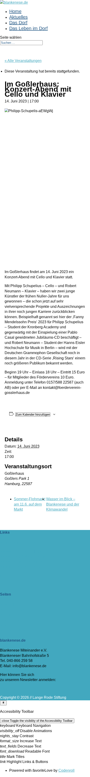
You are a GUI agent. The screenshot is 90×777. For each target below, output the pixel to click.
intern (4, 575)
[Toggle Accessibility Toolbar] (3, 702)
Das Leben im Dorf (28, 28)
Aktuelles (18, 17)
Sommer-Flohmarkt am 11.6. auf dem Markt (29, 504)
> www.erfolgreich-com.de (21, 567)
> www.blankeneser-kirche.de (24, 561)
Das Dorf (18, 22)
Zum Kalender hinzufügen (33, 414)
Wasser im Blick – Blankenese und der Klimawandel (62, 504)
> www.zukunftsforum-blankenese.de (30, 556)
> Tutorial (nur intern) (17, 630)
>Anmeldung (10, 689)
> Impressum (10, 615)
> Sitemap (8, 625)
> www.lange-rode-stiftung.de (24, 551)
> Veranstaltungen (15, 609)
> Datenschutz (12, 620)
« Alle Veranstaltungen (23, 61)
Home (15, 11)
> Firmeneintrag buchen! (20, 542)
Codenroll (66, 770)
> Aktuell (7, 604)
